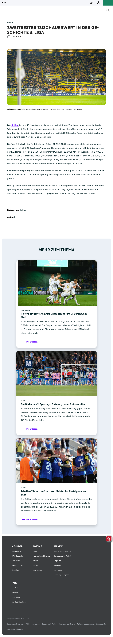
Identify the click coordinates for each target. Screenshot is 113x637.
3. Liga (15, 125)
